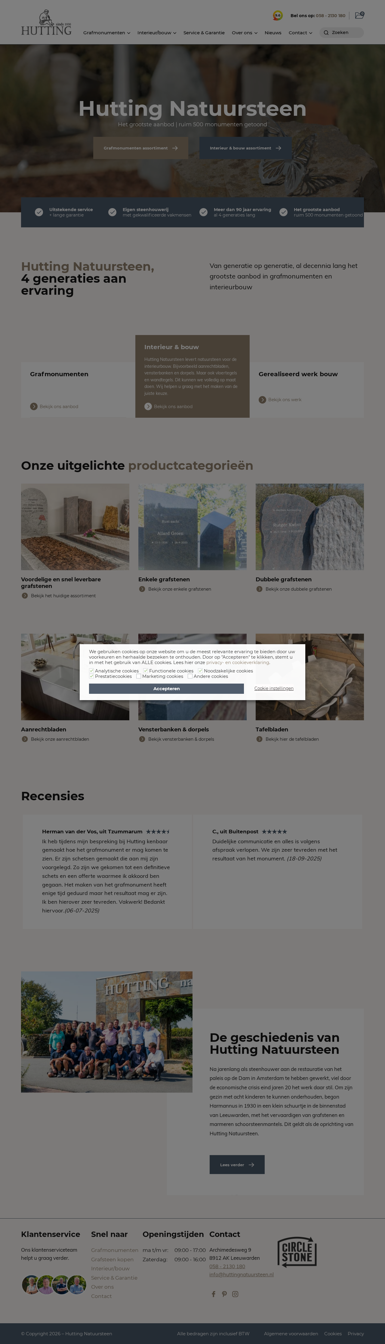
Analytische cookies (117, 671)
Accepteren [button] (166, 688)
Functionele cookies (171, 671)
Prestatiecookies (113, 676)
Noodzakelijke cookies (228, 671)
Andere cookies (211, 676)
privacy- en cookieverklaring (237, 662)
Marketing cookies (162, 676)
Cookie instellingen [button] (274, 688)
